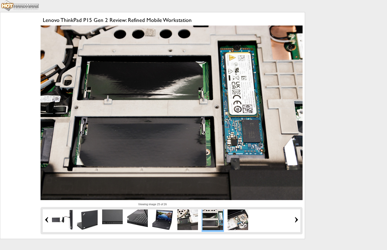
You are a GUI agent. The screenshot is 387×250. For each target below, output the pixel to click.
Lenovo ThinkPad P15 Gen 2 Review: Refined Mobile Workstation (117, 20)
